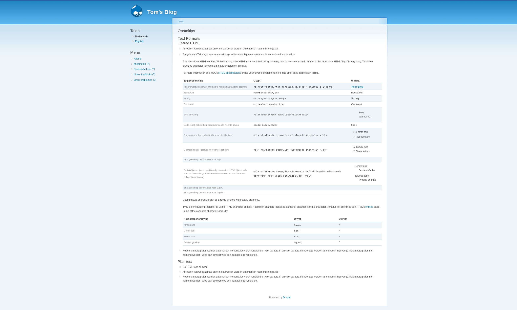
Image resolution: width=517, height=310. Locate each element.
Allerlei (138, 58)
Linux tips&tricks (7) (144, 74)
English (139, 41)
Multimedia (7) (142, 64)
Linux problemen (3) (145, 80)
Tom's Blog (357, 86)
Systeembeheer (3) (144, 69)
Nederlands (141, 36)
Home (181, 21)
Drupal (286, 297)
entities (369, 206)
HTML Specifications (229, 72)
